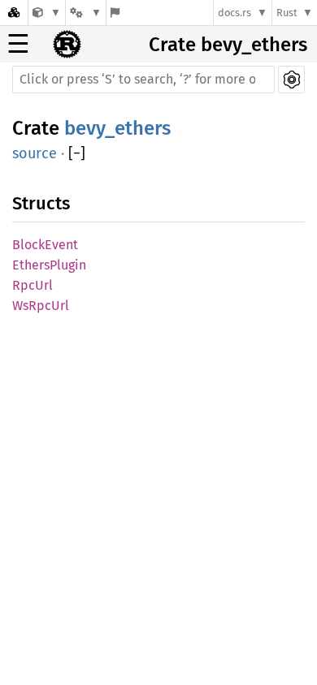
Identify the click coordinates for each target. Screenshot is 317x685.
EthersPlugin (49, 265)
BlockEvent (45, 244)
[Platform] (85, 12)
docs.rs (234, 12)
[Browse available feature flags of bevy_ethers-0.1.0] (115, 12)
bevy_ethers (117, 128)
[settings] (291, 79)
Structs (41, 203)
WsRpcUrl (40, 305)
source (34, 153)
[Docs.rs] (14, 12)
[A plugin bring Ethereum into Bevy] (46, 12)
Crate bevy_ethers (228, 44)
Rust (286, 12)
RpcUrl (32, 285)
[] (76, 153)
